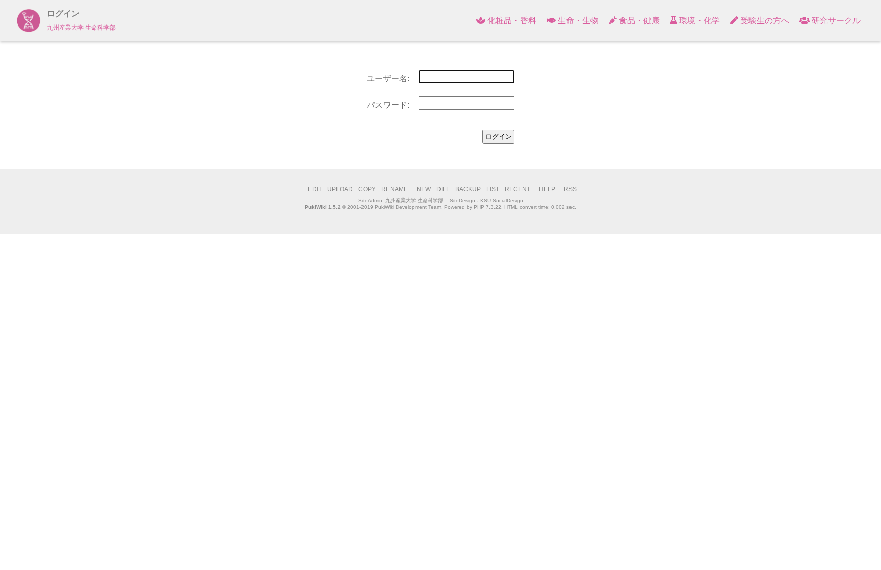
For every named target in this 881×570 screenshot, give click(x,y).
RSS (570, 189)
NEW (424, 189)
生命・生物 (577, 20)
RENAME (394, 189)
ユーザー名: (388, 78)
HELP (547, 189)
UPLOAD (340, 189)
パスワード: (388, 105)
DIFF (443, 189)
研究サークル (835, 20)
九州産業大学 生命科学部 (414, 200)
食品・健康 (638, 20)
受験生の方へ (763, 20)
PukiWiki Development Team (408, 207)
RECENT (517, 189)
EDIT (315, 189)
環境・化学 (698, 20)
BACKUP (468, 189)
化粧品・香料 (510, 20)
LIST (492, 189)
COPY (367, 189)
